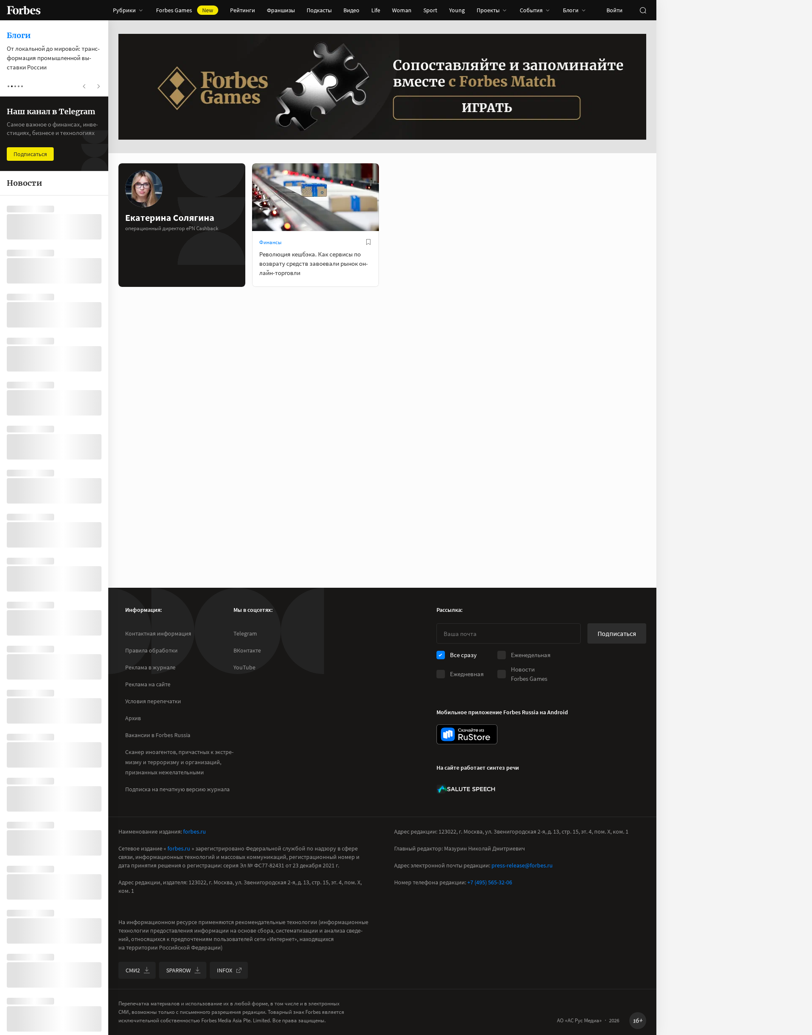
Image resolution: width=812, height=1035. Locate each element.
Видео (351, 10)
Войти (614, 10)
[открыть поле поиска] (643, 10)
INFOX (224, 970)
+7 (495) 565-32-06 (489, 882)
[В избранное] (368, 242)
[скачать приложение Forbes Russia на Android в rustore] (466, 734)
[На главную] (24, 10)
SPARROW (178, 970)
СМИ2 (133, 970)
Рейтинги (242, 10)
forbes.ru (194, 831)
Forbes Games (184, 10)
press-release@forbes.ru (522, 865)
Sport (430, 10)
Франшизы (281, 10)
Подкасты (319, 10)
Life (375, 10)
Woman (401, 10)
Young (457, 10)
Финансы (270, 242)
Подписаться (617, 633)
